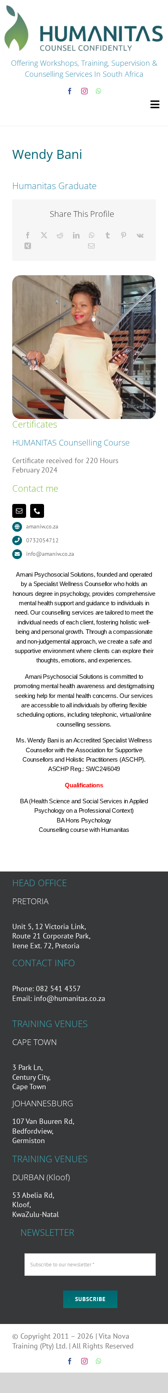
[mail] (19, 511)
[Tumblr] (107, 235)
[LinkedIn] (76, 235)
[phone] (37, 511)
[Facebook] (27, 235)
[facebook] (69, 91)
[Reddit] (60, 235)
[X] (44, 235)
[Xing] (27, 246)
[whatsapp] (99, 91)
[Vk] (140, 235)
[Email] (91, 246)
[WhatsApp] (92, 235)
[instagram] (84, 91)
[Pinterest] (123, 235)
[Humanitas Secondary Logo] (84, 5)
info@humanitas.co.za (69, 998)
